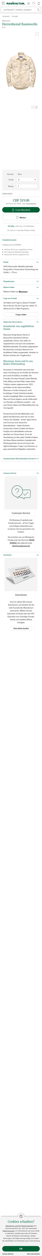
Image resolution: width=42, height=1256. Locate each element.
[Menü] (3, 3)
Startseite (5, 16)
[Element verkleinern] (32, 107)
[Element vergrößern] (36, 107)
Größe (11, 180)
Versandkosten (31, 203)
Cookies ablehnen (8, 1254)
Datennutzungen (8, 1231)
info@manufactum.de (21, 546)
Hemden (15, 16)
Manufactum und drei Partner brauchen (19, 1226)
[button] (37, 34)
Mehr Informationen (33, 1254)
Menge (10, 186)
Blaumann (23, 291)
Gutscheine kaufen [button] (21, 628)
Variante (10, 174)
